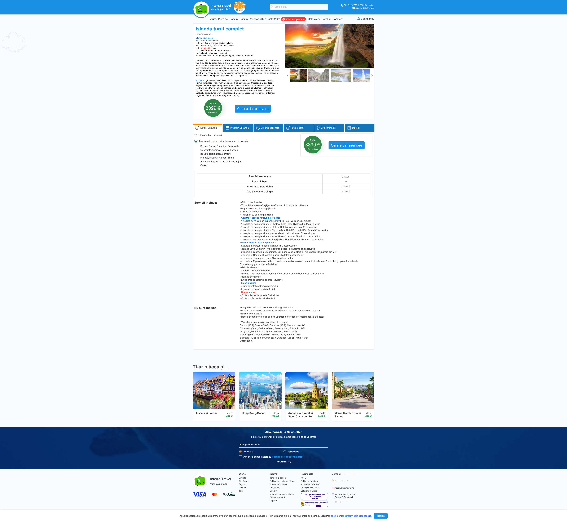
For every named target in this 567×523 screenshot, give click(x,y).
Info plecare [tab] (297, 128)
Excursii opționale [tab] (269, 128)
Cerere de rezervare (252, 109)
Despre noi (275, 487)
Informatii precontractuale (282, 494)
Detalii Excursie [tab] (208, 128)
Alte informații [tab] (328, 128)
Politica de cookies (278, 484)
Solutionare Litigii (309, 491)
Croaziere (337, 19)
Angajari (273, 500)
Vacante (242, 487)
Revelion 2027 (257, 19)
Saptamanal (293, 451)
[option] (329, 46)
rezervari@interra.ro (364, 8)
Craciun (243, 19)
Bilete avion (314, 19)
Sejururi (242, 484)
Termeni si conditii (278, 478)
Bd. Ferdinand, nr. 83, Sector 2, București (345, 495)
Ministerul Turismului (310, 484)
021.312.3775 (359, 5)
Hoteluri (326, 19)
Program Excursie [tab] (239, 128)
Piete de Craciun (228, 19)
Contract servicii (277, 497)
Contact (273, 491)
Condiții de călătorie (310, 487)
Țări (241, 491)
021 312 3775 (341, 480)
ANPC (303, 478)
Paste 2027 (273, 19)
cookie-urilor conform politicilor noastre (351, 516)
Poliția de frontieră (309, 481)
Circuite (242, 478)
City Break (244, 481)
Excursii (212, 19)
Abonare (282, 462)
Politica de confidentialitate (287, 457)
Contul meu (367, 18)
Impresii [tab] (356, 128)
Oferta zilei (247, 451)
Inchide (381, 516)
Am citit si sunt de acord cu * (273, 457)
